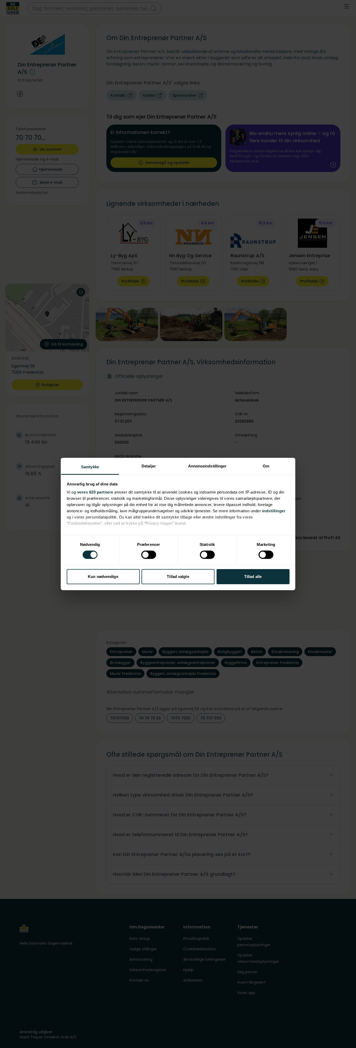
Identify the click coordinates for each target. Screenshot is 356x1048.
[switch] (148, 555)
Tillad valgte (178, 576)
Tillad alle (253, 576)
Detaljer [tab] (149, 466)
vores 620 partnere (95, 492)
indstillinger (274, 511)
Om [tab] (266, 466)
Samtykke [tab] (90, 467)
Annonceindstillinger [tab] (207, 466)
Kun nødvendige (103, 576)
